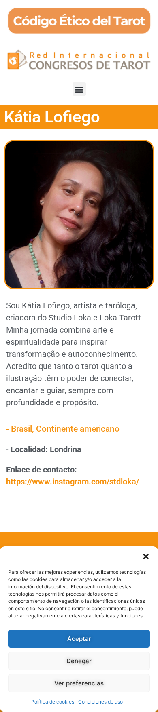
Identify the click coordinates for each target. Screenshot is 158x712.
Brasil (21, 429)
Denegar (79, 661)
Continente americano (78, 429)
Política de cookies (52, 702)
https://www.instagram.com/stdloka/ (72, 482)
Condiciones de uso (100, 702)
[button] (146, 556)
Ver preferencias (79, 683)
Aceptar (79, 638)
